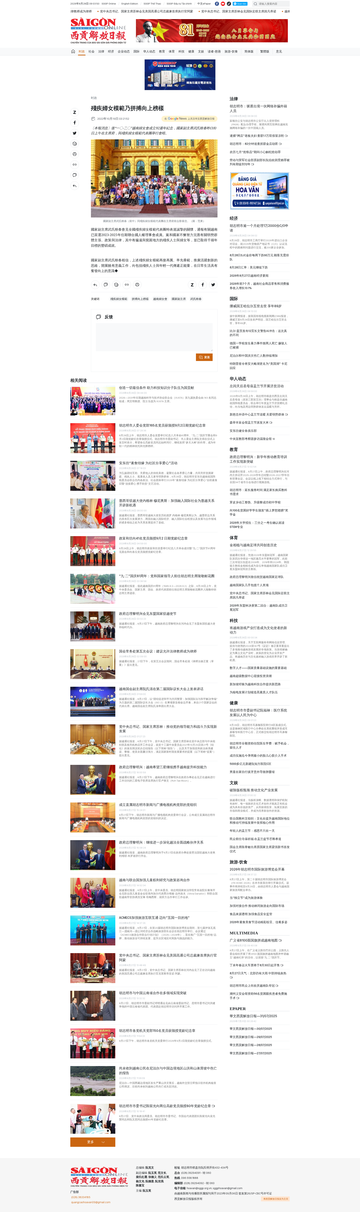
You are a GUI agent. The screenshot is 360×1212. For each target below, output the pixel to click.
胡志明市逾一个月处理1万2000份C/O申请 (259, 228)
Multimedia (244, 933)
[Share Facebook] (74, 122)
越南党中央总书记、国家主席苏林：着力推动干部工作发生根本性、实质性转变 (279, 11)
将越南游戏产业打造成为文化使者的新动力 (258, 630)
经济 (111, 51)
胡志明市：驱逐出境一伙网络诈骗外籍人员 (258, 108)
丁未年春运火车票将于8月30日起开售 (255, 965)
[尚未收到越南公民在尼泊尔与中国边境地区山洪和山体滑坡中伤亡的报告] (92, 1081)
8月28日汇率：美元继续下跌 (249, 267)
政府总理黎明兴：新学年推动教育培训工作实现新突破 (258, 459)
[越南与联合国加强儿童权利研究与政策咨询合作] (92, 893)
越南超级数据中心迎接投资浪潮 (251, 676)
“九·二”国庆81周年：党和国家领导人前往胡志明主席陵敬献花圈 (166, 576)
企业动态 (124, 51)
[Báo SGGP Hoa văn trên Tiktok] (229, 3)
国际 (137, 51)
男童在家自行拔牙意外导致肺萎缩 (252, 772)
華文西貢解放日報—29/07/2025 (251, 1037)
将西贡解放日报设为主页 (275, 1199)
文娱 (201, 51)
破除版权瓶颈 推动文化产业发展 (254, 790)
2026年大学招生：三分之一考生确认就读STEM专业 (257, 525)
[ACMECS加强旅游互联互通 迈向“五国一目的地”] (92, 930)
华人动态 (149, 51)
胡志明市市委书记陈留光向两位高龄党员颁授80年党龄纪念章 (165, 1106)
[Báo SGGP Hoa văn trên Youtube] (223, 3)
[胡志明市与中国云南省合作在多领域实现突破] (92, 1006)
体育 (172, 51)
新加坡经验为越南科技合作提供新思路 (255, 684)
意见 (279, 51)
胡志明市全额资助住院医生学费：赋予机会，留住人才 (260, 745)
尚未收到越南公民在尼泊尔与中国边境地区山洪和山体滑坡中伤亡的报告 (168, 1070)
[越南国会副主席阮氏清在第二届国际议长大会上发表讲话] (92, 702)
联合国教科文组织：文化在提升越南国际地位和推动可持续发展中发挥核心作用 (260, 820)
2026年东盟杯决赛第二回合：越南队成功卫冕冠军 (258, 607)
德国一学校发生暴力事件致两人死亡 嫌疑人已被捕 (258, 345)
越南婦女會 (160, 299)
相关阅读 (78, 380)
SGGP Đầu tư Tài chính (179, 3)
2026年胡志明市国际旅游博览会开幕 (257, 869)
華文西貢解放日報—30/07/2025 (251, 1028)
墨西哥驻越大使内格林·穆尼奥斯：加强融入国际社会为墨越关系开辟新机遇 (166, 503)
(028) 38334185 (80, 1197)
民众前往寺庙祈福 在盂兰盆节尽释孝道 (256, 839)
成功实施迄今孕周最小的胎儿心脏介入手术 (258, 755)
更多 (90, 1142)
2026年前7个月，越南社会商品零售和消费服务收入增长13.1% (259, 286)
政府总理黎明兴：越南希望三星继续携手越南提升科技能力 (163, 767)
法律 (101, 51)
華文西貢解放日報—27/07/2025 (251, 1053)
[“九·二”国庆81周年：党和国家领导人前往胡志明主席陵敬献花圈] (92, 589)
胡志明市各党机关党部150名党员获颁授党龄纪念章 (157, 1031)
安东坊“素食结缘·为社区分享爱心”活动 (148, 463)
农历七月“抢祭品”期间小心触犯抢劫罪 (255, 152)
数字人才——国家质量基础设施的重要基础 (258, 668)
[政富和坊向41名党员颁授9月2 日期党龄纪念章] (92, 551)
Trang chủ (73, 51)
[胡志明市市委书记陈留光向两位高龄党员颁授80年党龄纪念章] (92, 1119)
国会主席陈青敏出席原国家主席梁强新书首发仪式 (260, 849)
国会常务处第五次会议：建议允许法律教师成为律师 (158, 651)
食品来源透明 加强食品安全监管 (251, 914)
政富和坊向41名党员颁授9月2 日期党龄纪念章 (153, 538)
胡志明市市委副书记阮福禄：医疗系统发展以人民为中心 (258, 712)
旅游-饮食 (231, 51)
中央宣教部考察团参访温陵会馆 (251, 439)
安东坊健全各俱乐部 (243, 431)
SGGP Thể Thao (152, 3)
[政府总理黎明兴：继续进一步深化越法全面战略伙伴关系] (92, 855)
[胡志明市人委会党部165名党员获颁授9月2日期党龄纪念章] (92, 438)
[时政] (74, 185)
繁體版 (264, 51)
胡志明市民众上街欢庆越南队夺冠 (252, 985)
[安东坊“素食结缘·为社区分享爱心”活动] (92, 476)
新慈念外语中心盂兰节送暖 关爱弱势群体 (257, 414)
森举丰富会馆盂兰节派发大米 (249, 422)
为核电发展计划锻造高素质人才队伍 (254, 692)
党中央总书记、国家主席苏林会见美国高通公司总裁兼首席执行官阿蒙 (89, 11)
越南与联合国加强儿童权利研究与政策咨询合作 (154, 880)
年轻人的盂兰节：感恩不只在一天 (252, 830)
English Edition (130, 3)
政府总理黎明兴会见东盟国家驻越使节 (147, 614)
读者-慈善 (214, 51)
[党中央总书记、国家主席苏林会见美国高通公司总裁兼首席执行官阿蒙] (92, 968)
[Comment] (74, 175)
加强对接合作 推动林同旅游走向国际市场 (257, 906)
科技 (181, 51)
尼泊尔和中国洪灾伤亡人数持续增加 (254, 355)
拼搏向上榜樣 (140, 299)
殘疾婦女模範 (118, 299)
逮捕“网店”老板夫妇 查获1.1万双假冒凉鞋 (257, 135)
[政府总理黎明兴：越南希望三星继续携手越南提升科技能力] (92, 780)
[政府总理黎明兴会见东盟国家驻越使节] (92, 626)
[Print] (74, 154)
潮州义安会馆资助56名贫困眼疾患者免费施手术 (258, 996)
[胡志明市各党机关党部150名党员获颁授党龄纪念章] (92, 1043)
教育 (162, 51)
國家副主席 (179, 299)
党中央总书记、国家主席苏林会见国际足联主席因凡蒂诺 (181, 11)
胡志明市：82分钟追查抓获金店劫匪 (254, 144)
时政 (82, 51)
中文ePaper (204, 3)
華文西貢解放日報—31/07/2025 (253, 1016)
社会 (91, 51)
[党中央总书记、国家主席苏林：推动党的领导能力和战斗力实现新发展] (92, 739)
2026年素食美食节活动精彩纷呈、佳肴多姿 (258, 922)
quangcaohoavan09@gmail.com (90, 1202)
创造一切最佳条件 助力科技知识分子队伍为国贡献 (156, 388)
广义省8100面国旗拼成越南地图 (254, 940)
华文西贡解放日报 (98, 30)
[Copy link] (74, 164)
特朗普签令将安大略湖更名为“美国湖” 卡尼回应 (258, 366)
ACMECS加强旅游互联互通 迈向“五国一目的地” (154, 918)
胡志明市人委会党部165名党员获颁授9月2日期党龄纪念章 (162, 425)
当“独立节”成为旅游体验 (246, 898)
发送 (207, 357)
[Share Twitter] (74, 133)
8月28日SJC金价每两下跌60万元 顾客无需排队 (259, 257)
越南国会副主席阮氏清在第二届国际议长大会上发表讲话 (161, 689)
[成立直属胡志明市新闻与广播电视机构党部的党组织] (92, 817)
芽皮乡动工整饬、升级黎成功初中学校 (255, 502)
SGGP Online (109, 3)
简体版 (249, 51)
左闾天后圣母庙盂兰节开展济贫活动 (257, 386)
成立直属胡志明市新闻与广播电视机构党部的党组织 (158, 805)
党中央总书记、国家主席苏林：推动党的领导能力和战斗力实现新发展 (168, 729)
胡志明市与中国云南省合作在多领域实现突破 (153, 993)
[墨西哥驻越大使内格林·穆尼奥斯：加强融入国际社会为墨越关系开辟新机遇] (92, 513)
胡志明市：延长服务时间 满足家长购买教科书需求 (258, 492)
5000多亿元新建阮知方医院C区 (250, 764)
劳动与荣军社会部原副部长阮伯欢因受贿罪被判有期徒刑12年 (260, 162)
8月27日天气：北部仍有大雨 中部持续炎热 (258, 973)
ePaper (238, 1009)
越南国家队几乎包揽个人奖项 (249, 585)
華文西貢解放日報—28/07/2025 (251, 1045)
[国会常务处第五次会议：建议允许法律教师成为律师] (92, 664)
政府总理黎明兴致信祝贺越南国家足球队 (257, 577)
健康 (191, 51)
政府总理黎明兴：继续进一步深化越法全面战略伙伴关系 (161, 842)
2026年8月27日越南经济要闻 (249, 275)
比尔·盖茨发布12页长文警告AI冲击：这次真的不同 (258, 333)
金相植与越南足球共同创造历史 (253, 545)
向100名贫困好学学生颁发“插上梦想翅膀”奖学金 (259, 512)
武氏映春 (196, 299)
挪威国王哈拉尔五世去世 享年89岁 (256, 306)
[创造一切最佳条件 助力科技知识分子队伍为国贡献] (92, 400)
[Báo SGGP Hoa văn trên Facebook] (217, 3)
